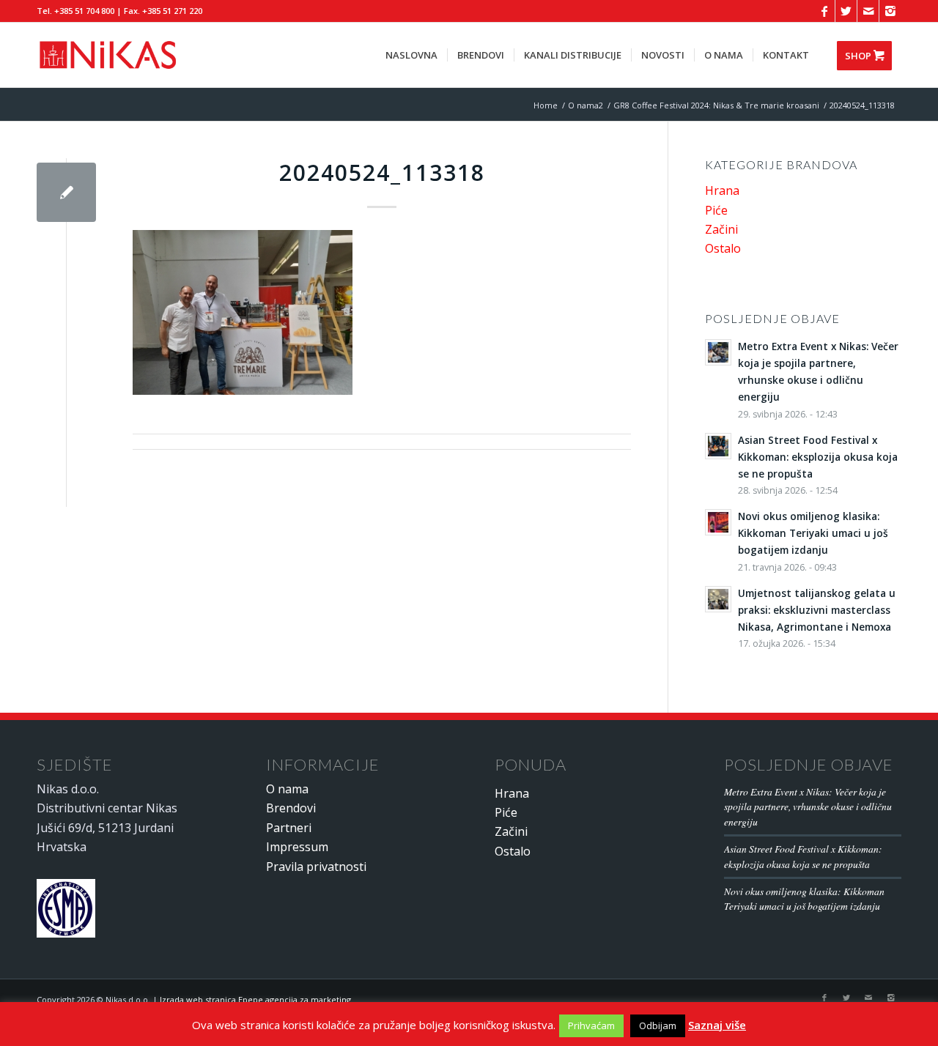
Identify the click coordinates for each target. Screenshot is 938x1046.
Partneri (288, 828)
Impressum (297, 847)
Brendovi (291, 808)
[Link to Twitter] (846, 11)
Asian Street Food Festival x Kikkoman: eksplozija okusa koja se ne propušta (803, 856)
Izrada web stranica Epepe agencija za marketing (255, 999)
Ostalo (723, 248)
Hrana (722, 190)
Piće (716, 210)
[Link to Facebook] (824, 11)
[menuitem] (411, 55)
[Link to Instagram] (890, 11)
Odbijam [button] (657, 1025)
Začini (721, 229)
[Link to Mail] (868, 11)
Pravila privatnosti (316, 866)
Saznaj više (717, 1024)
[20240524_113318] (66, 192)
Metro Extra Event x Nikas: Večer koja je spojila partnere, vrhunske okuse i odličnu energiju (808, 806)
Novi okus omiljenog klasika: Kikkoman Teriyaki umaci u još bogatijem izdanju (804, 898)
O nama (287, 789)
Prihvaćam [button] (591, 1025)
